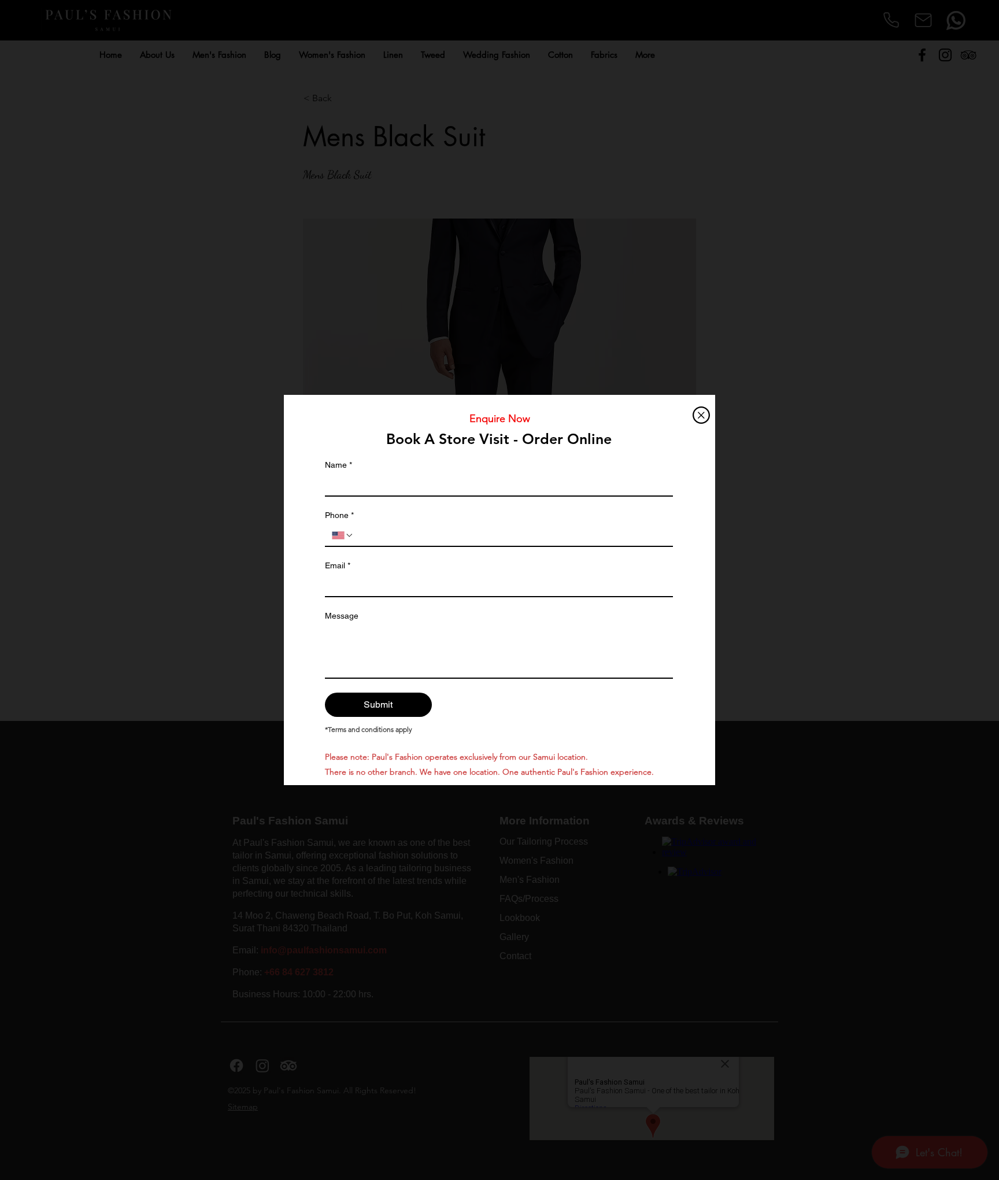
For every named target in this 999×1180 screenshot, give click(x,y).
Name (338, 464)
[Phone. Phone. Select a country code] (343, 535)
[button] (701, 415)
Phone (339, 515)
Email (337, 565)
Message (341, 615)
